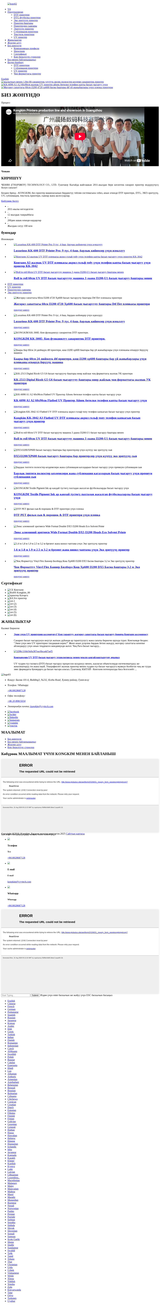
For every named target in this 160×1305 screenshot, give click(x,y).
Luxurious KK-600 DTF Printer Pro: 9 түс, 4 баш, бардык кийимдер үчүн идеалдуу (69, 250)
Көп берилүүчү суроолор (27, 56)
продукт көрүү (21, 310)
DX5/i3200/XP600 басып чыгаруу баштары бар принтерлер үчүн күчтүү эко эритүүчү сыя (75, 456)
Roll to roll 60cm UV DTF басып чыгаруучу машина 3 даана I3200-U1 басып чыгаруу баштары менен (83, 278)
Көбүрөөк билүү (10, 201)
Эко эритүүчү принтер (26, 20)
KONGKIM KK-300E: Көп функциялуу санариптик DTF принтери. (59, 338)
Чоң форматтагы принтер (27, 73)
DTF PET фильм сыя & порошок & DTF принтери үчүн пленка (57, 515)
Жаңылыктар (15, 40)
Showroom (19, 51)
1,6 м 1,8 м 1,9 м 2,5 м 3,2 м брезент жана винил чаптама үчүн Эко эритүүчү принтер (72, 549)
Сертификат (20, 54)
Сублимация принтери (26, 31)
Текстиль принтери (24, 34)
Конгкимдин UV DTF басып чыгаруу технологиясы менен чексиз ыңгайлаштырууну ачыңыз (67, 657)
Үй (9, 9)
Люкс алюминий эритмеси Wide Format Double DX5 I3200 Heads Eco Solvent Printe (70, 532)
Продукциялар (15, 12)
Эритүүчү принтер (24, 28)
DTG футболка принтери (27, 17)
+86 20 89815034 (16, 701)
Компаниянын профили (26, 48)
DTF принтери (22, 14)
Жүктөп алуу (14, 42)
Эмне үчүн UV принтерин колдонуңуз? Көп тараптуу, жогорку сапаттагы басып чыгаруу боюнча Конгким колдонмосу (81, 634)
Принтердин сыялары (25, 26)
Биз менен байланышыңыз (22, 59)
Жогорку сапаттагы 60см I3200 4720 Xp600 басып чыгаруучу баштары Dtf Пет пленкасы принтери (82, 304)
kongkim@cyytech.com (41, 706)
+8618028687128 (16, 690)
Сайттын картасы (75, 833)
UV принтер (20, 37)
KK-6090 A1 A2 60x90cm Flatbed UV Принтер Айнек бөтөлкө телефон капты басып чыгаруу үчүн (80, 400)
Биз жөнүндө (14, 45)
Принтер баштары (23, 23)
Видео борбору (16, 62)
